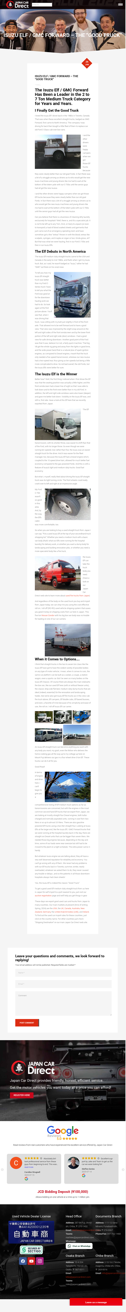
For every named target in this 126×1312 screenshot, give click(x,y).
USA (55, 908)
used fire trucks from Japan (77, 595)
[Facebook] (23, 1261)
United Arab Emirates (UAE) (66, 912)
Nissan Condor (48, 615)
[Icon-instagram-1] (40, 1261)
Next (123, 1169)
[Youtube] (31, 1261)
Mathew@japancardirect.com (86, 1230)
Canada (68, 908)
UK (62, 908)
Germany (47, 912)
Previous (2, 1169)
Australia (76, 908)
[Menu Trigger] (120, 4)
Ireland (86, 912)
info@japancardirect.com (114, 1273)
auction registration (43, 895)
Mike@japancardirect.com (78, 1277)
